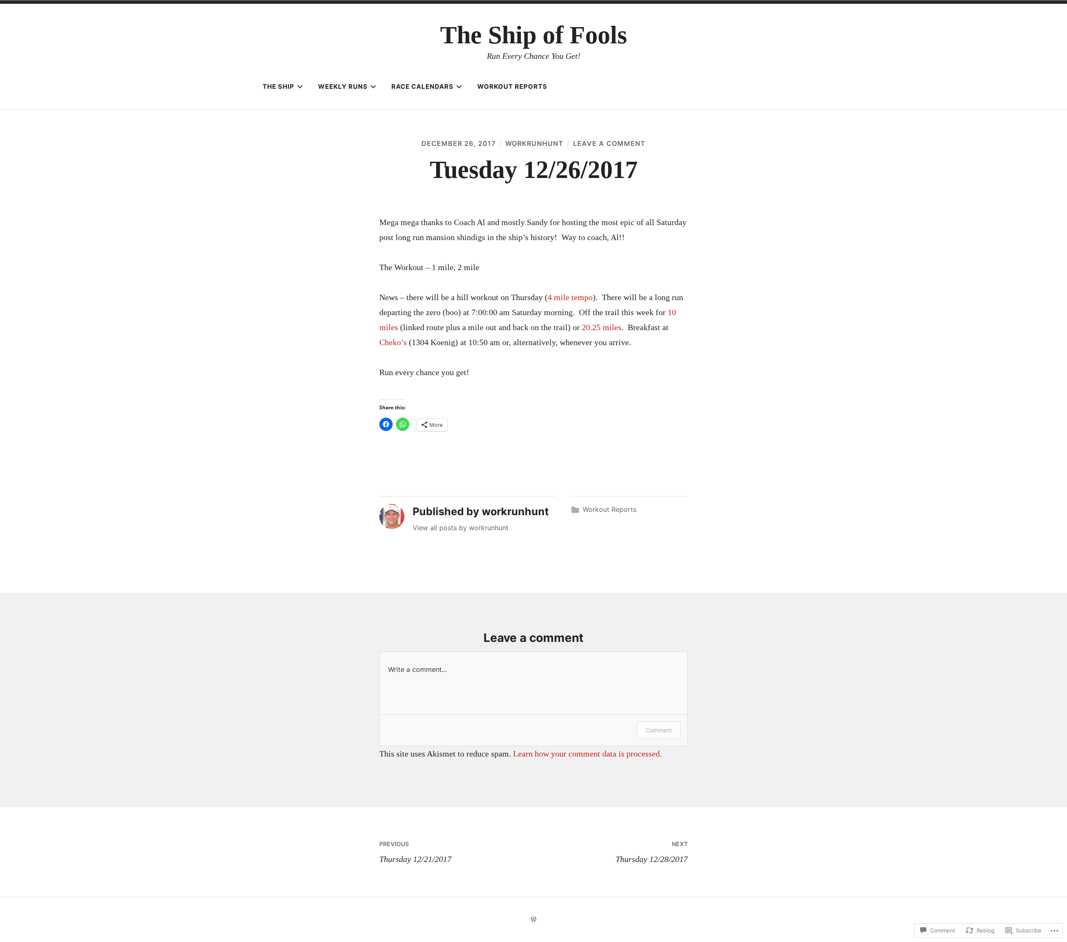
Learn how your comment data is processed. (587, 753)
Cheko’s (393, 342)
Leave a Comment (609, 143)
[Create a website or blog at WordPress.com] (533, 919)
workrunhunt (534, 143)
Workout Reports (512, 86)
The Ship (278, 86)
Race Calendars (422, 86)
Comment (659, 730)
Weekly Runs (343, 86)
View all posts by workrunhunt (460, 528)
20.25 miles (601, 327)
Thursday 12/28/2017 (652, 852)
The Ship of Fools (533, 35)
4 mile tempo (570, 297)
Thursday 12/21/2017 (415, 852)
